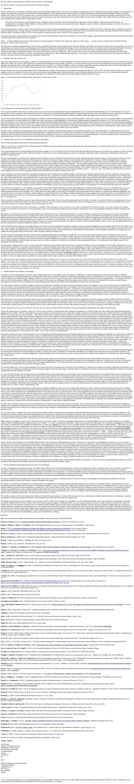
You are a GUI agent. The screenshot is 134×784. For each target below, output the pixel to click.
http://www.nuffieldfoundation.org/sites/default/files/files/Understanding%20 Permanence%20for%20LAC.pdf (35, 530)
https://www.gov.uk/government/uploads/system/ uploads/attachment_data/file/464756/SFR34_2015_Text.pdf (35, 582)
